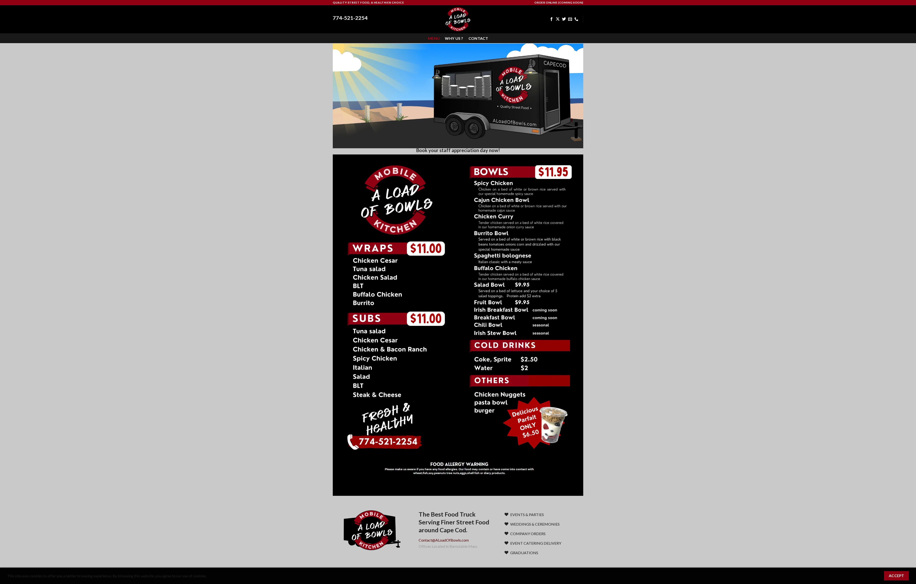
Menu (434, 38)
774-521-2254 (350, 18)
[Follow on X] (558, 19)
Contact (478, 38)
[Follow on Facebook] (551, 19)
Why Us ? (454, 38)
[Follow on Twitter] (564, 19)
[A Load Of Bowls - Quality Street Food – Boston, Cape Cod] (458, 19)
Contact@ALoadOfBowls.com (444, 540)
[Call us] (576, 19)
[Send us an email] (570, 19)
